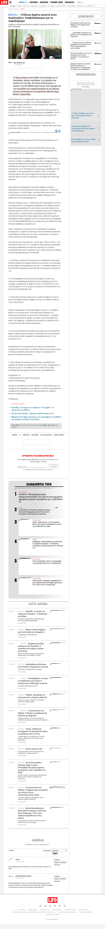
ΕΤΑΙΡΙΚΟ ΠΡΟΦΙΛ (70, 909)
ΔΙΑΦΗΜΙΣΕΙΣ (56, 909)
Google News (35, 425)
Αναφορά (57, 859)
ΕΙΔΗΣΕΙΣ (16, 9)
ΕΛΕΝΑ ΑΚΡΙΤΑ (59, 435)
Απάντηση (57, 865)
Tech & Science (60, 6)
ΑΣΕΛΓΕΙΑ (26, 435)
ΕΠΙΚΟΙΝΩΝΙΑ (33, 909)
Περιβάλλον (80, 6)
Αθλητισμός (71, 6)
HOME (10, 9)
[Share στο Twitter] (59, 131)
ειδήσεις (14, 427)
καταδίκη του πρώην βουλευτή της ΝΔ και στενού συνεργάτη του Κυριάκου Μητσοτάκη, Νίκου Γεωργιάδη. (36, 91)
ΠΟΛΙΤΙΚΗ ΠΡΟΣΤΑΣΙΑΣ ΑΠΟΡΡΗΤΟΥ (43, 469)
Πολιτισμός (42, 6)
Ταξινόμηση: (47, 850)
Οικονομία (34, 6)
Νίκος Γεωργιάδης (46, 435)
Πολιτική (26, 6)
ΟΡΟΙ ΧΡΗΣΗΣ (26, 469)
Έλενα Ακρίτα (22, 77)
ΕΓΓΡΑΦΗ (53, 466)
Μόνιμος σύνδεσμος (60, 862)
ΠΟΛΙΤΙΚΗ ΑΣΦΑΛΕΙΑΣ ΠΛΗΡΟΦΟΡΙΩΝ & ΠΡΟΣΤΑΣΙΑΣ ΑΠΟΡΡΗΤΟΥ (34, 912)
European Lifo (90, 6)
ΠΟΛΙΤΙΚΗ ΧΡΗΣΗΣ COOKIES (67, 912)
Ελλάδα (12, 6)
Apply (55, 853)
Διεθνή (19, 6)
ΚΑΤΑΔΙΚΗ (35, 435)
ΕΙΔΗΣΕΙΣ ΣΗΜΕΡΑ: (18, 404)
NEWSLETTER (44, 909)
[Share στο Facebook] (56, 131)
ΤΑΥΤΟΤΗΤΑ (21, 909)
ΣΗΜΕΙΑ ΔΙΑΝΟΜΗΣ (85, 912)
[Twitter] (59, 56)
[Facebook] (56, 56)
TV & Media (51, 6)
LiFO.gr (25, 425)
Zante (17, 859)
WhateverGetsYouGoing (23, 876)
